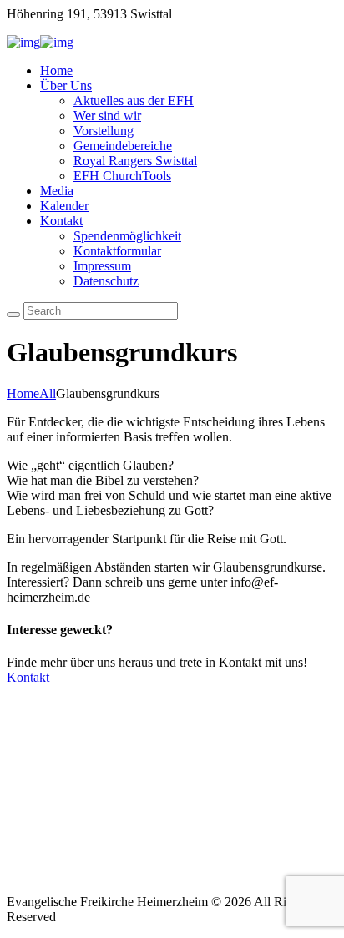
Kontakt (61, 221)
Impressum (102, 266)
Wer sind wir (107, 115)
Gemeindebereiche (122, 146)
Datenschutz (106, 281)
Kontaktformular (117, 251)
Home (56, 70)
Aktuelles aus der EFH (133, 100)
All (47, 393)
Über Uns (66, 85)
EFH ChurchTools (122, 176)
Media (56, 191)
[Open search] (13, 314)
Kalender (64, 206)
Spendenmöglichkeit (127, 236)
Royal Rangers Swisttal (135, 161)
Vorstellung (103, 131)
